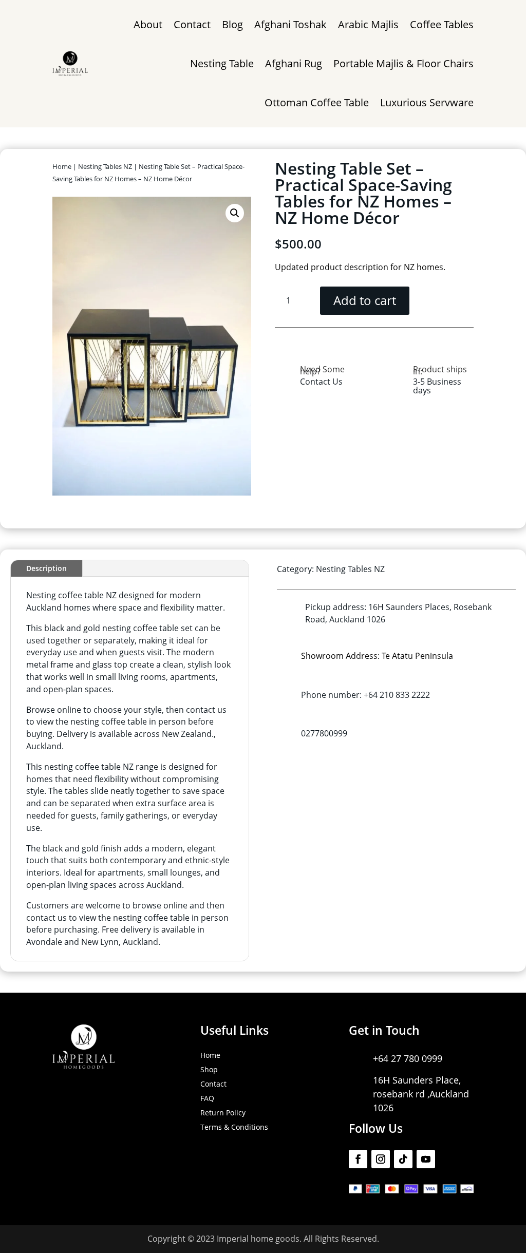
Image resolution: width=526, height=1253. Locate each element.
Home (61, 166)
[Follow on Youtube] (426, 1159)
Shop (209, 1069)
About (148, 24)
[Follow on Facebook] (358, 1159)
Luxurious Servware (427, 102)
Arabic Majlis (368, 24)
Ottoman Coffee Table (317, 102)
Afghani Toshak (290, 24)
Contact (192, 24)
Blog (232, 24)
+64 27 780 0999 (407, 1058)
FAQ (207, 1098)
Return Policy (223, 1112)
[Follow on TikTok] (403, 1159)
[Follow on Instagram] (380, 1159)
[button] (235, 213)
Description (46, 568)
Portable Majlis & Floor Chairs (403, 63)
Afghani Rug (293, 63)
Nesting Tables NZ (105, 166)
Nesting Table (222, 63)
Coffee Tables (442, 24)
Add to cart (364, 300)
